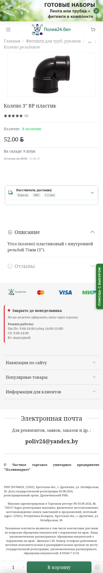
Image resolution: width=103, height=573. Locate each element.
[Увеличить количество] (23, 567)
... (89, 41)
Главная (12, 41)
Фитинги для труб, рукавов (53, 41)
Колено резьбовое (22, 47)
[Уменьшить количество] (3, 567)
